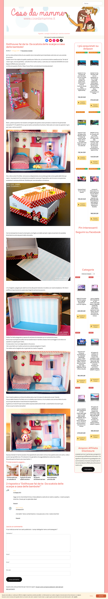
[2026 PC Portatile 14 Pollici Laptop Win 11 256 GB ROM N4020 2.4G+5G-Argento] (81, 288)
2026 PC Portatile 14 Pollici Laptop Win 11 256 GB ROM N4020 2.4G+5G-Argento (81, 301)
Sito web (8, 570)
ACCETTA (101, 596)
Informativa (88, 469)
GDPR (75, 597)
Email (8, 562)
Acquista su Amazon (82, 102)
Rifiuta (91, 596)
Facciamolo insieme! (27, 50)
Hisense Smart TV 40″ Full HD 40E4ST (82, 191)
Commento (9, 533)
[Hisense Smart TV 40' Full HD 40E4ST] (81, 179)
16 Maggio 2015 (17, 492)
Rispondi (15, 503)
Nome (8, 554)
